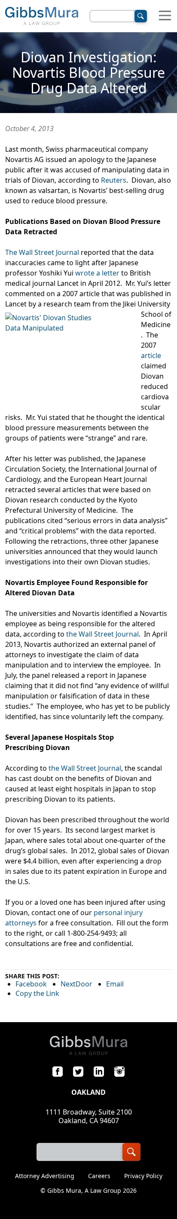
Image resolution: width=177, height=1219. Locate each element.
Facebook (31, 984)
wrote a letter (97, 273)
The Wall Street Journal (42, 252)
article (151, 355)
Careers (99, 1176)
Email (115, 984)
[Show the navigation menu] (165, 16)
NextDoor (76, 984)
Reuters (113, 180)
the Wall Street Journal (102, 634)
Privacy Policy (143, 1176)
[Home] (41, 16)
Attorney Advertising (44, 1176)
